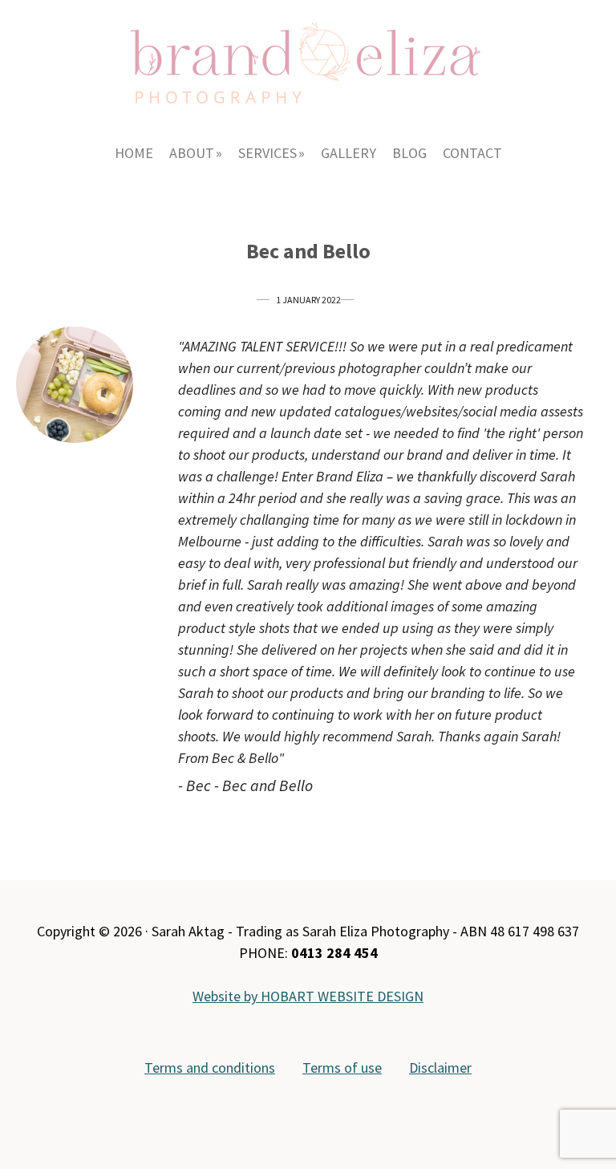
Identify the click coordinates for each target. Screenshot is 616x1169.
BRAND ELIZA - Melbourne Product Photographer (308, 56)
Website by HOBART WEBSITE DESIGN (308, 996)
